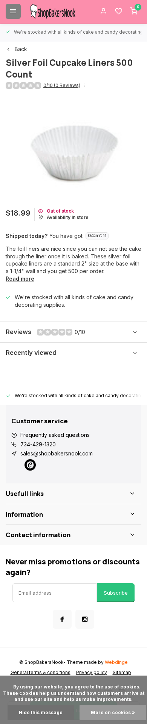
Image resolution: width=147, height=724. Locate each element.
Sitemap (122, 672)
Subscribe (116, 593)
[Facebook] (62, 619)
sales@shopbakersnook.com (56, 453)
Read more (20, 278)
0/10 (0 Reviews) (61, 85)
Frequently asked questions (55, 435)
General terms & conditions (40, 672)
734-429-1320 (38, 444)
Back (21, 49)
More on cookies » (113, 712)
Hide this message (41, 712)
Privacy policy (91, 672)
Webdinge (116, 662)
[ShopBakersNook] (52, 11)
